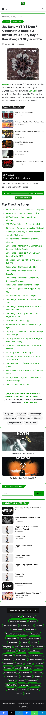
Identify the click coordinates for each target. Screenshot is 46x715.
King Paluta (25, 647)
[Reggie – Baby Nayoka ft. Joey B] (7, 567)
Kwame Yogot (21, 655)
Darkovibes (30, 630)
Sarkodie (21, 681)
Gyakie (24, 642)
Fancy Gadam (34, 638)
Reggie (38, 418)
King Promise (38, 647)
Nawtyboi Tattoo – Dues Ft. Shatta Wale (29, 161)
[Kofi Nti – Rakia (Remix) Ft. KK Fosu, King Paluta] (7, 134)
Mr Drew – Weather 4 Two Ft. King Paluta (29, 122)
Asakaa (19, 17)
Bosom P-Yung (26, 625)
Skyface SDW (15, 423)
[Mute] (35, 193)
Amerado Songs (29, 617)
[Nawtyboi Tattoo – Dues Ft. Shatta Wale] (7, 164)
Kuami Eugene (34, 651)
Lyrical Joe (39, 664)
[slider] (40, 193)
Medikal (18, 668)
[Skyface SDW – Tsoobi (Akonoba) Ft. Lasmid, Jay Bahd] (7, 596)
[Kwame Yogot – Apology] (7, 115)
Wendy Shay (34, 689)
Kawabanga (36, 414)
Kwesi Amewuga (36, 659)
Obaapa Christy (10, 672)
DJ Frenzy (8, 44)
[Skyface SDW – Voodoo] (7, 586)
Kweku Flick (8, 659)
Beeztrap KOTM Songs (18, 621)
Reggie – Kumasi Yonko (23, 546)
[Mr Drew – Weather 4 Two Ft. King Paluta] (7, 124)
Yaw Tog (19, 693)
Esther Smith (11, 638)
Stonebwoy (24, 685)
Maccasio (7, 668)
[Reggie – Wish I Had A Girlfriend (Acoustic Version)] (7, 530)
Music (12, 17)
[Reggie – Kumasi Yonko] (7, 549)
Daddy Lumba (17, 630)
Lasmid (28, 664)
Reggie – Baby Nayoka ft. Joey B (26, 565)
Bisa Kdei (33, 621)
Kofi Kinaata (11, 651)
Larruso (19, 664)
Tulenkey (10, 689)
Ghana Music (17, 22)
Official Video (24, 672)
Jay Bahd (6, 84)
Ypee (28, 693)
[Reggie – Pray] (7, 539)
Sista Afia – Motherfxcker (24, 142)
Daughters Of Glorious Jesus (16, 634)
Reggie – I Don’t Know (23, 555)
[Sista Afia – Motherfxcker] (7, 144)
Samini (11, 681)
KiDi (16, 647)
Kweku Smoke (21, 659)
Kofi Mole (22, 651)
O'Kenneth (25, 418)
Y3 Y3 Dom (31, 423)
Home (6, 17)
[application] (23, 193)
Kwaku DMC (11, 418)
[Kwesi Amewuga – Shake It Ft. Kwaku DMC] (7, 520)
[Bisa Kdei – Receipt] (7, 154)
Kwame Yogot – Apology (24, 112)
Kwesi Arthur (8, 664)
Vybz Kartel (22, 689)
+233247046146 (29, 402)
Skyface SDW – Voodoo (23, 583)
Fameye (23, 638)
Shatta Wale (32, 681)
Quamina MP (26, 676)
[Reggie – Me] (7, 577)
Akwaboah (15, 617)
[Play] (4, 193)
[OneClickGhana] (23, 3)
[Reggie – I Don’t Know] (7, 558)
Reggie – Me (19, 574)
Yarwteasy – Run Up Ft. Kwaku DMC (28, 508)
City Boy (9, 414)
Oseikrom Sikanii (12, 676)
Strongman (36, 685)
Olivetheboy (37, 672)
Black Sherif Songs (10, 625)
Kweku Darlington (36, 655)
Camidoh (39, 625)
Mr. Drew (27, 668)
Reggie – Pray (20, 536)
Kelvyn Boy (7, 647)
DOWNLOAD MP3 (24, 198)
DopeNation (35, 634)
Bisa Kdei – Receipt (21, 152)
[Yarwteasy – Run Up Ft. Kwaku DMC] (7, 511)
